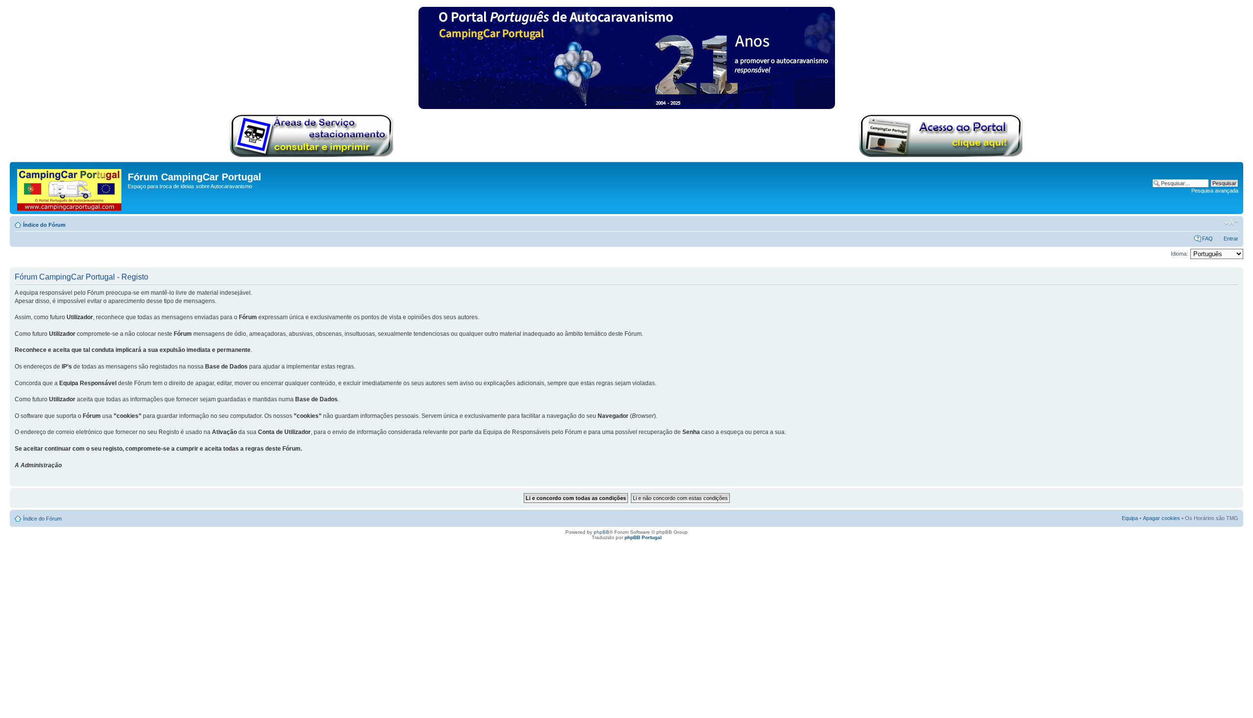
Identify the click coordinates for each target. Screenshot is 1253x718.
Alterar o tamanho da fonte (1231, 222)
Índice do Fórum (44, 225)
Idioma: (1179, 254)
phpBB (601, 532)
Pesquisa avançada (1214, 191)
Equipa (1130, 518)
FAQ (1207, 238)
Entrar (1231, 238)
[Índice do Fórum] (70, 188)
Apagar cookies (1161, 518)
